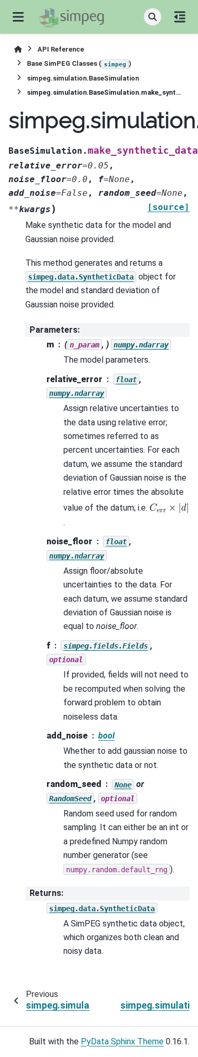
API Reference (60, 49)
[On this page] (180, 17)
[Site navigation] (18, 17)
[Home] (18, 49)
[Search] (153, 17)
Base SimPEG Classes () (79, 63)
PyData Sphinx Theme (122, 1041)
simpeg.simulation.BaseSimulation (83, 78)
